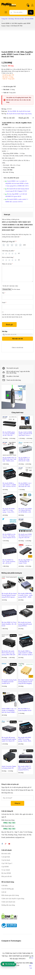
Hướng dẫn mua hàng (8, 905)
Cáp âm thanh (5, 860)
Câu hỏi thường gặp (7, 889)
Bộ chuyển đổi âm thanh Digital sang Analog (19, 113)
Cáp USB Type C (6, 863)
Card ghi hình (5, 857)
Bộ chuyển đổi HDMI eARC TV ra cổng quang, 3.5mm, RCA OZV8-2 (24, 739)
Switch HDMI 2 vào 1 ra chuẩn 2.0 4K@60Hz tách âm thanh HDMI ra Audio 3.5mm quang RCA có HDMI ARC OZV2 (17, 183)
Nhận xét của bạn (7, 264)
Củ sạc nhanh (5, 870)
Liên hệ (3, 892)
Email (4, 302)
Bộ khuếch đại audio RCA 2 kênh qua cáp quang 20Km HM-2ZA (8, 652)
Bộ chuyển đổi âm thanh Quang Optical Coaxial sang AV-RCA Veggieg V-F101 (25, 681)
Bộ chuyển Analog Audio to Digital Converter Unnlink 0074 (9, 681)
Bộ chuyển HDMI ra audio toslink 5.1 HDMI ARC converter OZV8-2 (25, 652)
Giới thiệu (4, 885)
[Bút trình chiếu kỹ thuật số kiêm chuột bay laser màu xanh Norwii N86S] (13, 397)
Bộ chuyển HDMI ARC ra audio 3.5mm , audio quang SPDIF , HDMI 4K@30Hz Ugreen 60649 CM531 (25, 595)
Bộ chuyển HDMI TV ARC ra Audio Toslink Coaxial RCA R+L (24, 768)
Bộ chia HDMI (12, 111)
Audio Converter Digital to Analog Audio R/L (9, 767)
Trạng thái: (4, 66)
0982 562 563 (9, 822)
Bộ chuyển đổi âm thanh (23, 111)
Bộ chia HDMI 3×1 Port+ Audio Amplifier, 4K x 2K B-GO (9, 624)
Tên (3, 293)
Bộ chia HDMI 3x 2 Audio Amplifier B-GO (24, 709)
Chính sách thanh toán (8, 902)
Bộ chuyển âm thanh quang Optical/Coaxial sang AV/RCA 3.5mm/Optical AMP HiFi (25, 624)
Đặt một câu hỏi (17, 338)
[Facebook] (2, 844)
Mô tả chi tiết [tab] (9, 118)
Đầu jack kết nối (6, 876)
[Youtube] (9, 844)
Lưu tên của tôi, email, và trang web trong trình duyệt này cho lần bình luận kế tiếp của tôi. (17, 316)
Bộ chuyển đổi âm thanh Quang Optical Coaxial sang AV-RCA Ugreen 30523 (9, 595)
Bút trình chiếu (6, 853)
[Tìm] (31, 12)
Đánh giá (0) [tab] (24, 118)
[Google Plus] (5, 844)
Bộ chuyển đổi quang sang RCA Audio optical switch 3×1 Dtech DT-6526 (9, 739)
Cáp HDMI (5, 866)
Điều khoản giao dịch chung (10, 895)
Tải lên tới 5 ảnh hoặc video (10, 286)
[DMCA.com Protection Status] (9, 916)
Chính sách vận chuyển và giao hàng (12, 898)
